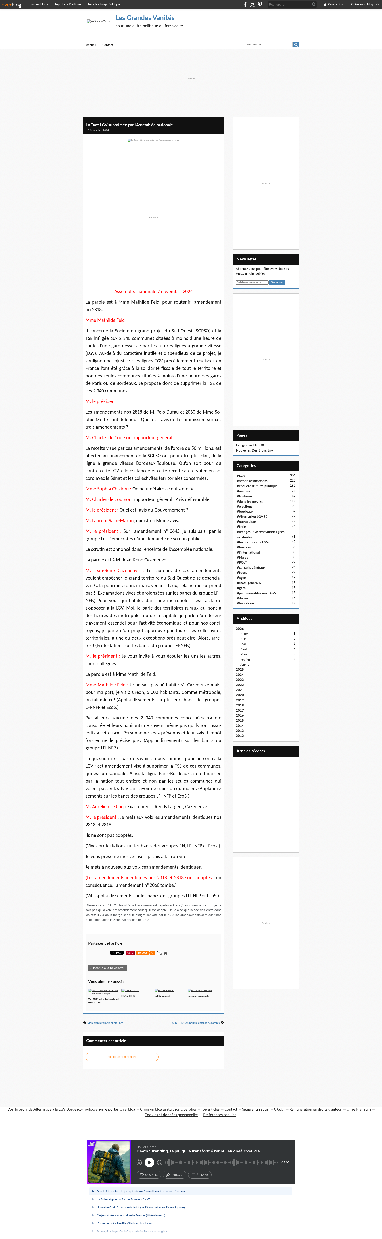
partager (177, 1174)
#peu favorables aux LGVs (256, 593)
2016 (240, 715)
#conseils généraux (251, 567)
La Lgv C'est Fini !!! (250, 445)
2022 (240, 685)
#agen (241, 578)
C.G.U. (279, 1109)
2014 (240, 725)
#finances (244, 547)
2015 (240, 720)
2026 (240, 629)
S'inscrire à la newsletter (107, 968)
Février (245, 659)
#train (241, 527)
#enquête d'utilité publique (257, 486)
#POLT (242, 562)
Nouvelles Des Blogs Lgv (254, 450)
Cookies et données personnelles (171, 1115)
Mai (243, 644)
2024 (240, 674)
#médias (243, 491)
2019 (240, 700)
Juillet (244, 634)
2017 (240, 710)
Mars (244, 654)
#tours (242, 572)
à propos (202, 1174)
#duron (242, 598)
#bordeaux (245, 511)
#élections (244, 506)
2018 (240, 705)
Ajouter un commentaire (122, 1056)
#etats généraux (249, 583)
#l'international (248, 552)
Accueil (91, 45)
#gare (241, 588)
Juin (243, 639)
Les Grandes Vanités (144, 18)
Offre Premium (358, 1109)
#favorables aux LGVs (253, 542)
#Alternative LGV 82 (252, 516)
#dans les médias (250, 501)
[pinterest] (260, 4)
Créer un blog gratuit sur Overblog (168, 1109)
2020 (240, 695)
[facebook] (245, 4)
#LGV (241, 476)
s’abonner (151, 1174)
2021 (240, 690)
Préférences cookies (219, 1115)
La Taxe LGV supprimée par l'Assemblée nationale (129, 125)
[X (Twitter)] (252, 4)
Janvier (245, 664)
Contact (107, 45)
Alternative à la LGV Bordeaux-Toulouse (65, 1109)
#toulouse (244, 496)
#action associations (252, 481)
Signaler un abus (255, 1109)
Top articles (210, 1109)
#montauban (246, 521)
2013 (240, 730)
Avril (243, 649)
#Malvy (242, 557)
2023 (240, 680)
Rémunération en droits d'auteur (315, 1109)
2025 (240, 669)
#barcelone (245, 603)
